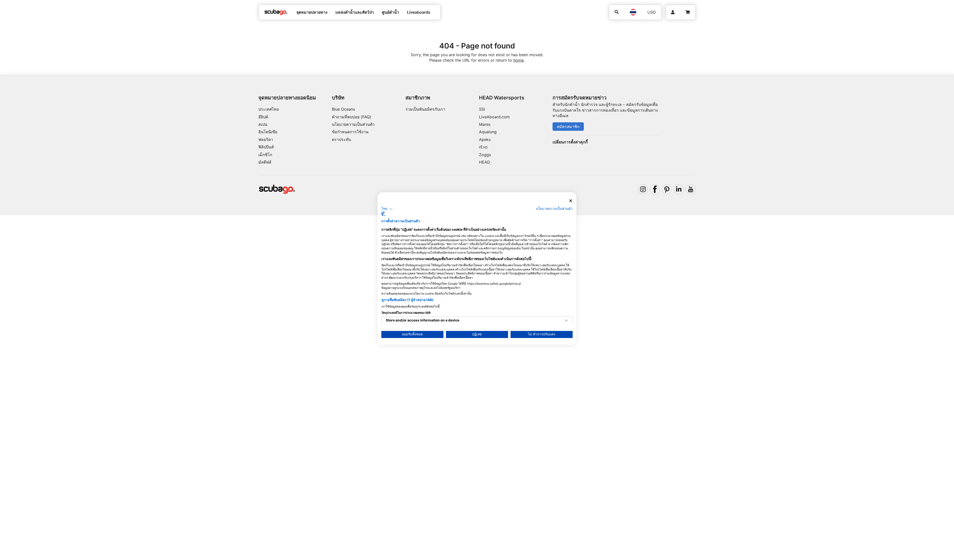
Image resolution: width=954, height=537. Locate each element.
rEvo (483, 146)
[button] (387, 209)
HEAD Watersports (501, 98)
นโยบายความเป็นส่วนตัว (353, 124)
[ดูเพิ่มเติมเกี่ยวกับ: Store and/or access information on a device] (566, 320)
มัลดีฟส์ (264, 162)
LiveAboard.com (494, 116)
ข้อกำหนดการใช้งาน (350, 131)
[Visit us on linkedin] (679, 189)
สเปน (262, 124)
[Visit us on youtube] (691, 189)
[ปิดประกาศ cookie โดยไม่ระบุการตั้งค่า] (571, 201)
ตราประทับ (341, 139)
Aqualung (488, 131)
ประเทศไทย (268, 109)
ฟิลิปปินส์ (266, 146)
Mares (484, 124)
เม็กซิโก (265, 154)
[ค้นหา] (616, 12)
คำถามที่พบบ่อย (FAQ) (351, 116)
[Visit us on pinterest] (667, 189)
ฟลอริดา (265, 139)
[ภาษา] (633, 12)
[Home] (276, 12)
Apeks (485, 139)
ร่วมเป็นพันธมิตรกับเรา (425, 109)
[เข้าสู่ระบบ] (673, 12)
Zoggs (485, 154)
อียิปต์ (263, 116)
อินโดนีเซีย (267, 131)
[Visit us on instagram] (643, 189)
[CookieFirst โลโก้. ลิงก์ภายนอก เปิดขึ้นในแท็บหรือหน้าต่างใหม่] (383, 214)
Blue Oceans (343, 109)
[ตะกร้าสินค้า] (687, 12)
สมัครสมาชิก (568, 126)
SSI (482, 109)
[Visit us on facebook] (655, 189)
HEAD (484, 162)
